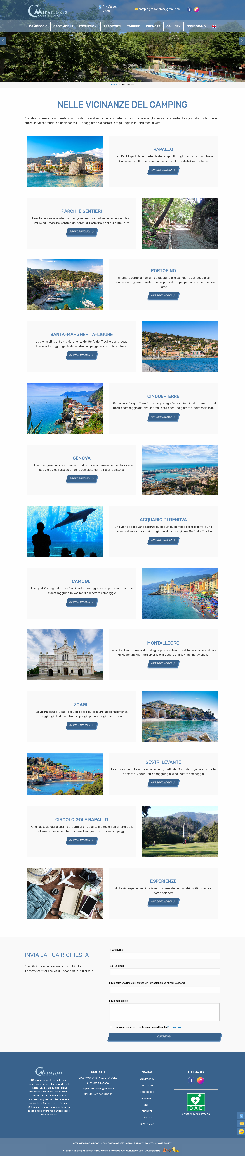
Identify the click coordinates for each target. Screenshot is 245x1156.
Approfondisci (161, 170)
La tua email (117, 965)
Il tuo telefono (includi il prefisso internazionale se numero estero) (147, 982)
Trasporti (147, 1098)
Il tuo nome (116, 949)
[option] (122, 41)
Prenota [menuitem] (153, 26)
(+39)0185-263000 (98, 1083)
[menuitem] (214, 26)
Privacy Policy (175, 1027)
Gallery (147, 1117)
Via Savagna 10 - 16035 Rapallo (98, 1077)
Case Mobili (147, 1085)
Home (114, 85)
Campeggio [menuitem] (38, 26)
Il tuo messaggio (118, 1000)
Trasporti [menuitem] (112, 26)
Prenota (147, 1111)
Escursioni (147, 1092)
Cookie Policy (163, 1143)
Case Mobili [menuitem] (63, 26)
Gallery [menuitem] (173, 26)
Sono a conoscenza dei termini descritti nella (149, 1027)
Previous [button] (3, 41)
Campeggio (147, 1079)
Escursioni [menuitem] (88, 26)
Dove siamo (147, 1124)
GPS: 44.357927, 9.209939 (98, 1094)
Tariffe (147, 1105)
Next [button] (242, 41)
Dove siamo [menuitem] (196, 26)
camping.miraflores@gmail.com (98, 1088)
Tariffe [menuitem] (133, 26)
